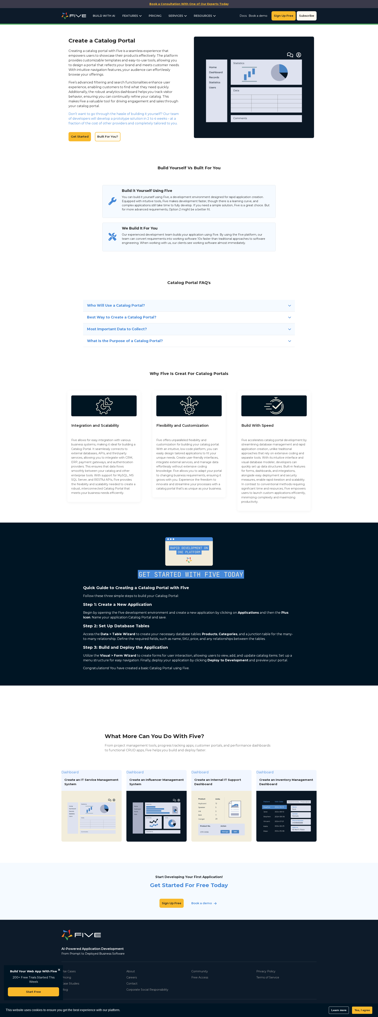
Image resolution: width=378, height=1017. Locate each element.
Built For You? (107, 136)
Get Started (80, 136)
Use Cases (68, 971)
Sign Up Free (283, 16)
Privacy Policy (265, 971)
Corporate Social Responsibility (147, 989)
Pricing (155, 16)
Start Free (33, 992)
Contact (131, 983)
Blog (64, 989)
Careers (131, 977)
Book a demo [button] (201, 903)
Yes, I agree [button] (362, 1010)
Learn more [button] (338, 1010)
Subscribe (306, 16)
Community (199, 971)
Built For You (267, 87)
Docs (243, 16)
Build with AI (104, 16)
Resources (203, 16)
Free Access (199, 977)
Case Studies (70, 983)
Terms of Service (267, 977)
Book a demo (258, 16)
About (130, 971)
